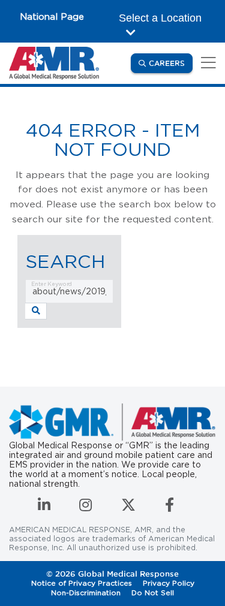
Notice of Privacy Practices (81, 582)
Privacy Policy (168, 582)
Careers (171, 63)
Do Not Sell (152, 592)
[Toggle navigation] (206, 63)
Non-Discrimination (86, 592)
